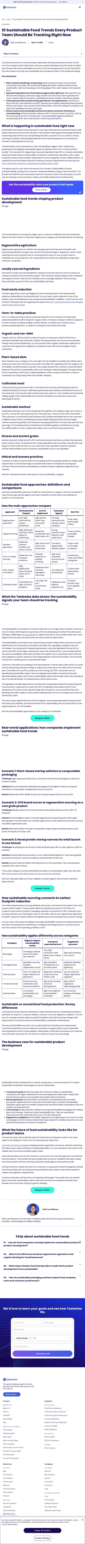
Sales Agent (7, 1437)
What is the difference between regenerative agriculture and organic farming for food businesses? (38, 1256)
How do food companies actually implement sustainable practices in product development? (42, 1244)
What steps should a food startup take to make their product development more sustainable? (38, 1267)
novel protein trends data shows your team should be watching (32, 873)
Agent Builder (8, 1419)
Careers (47, 1478)
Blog (8, 19)
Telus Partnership (9, 1510)
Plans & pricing (49, 1448)
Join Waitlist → (63, 2)
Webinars (6, 1485)
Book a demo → (12, 1394)
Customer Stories (9, 1489)
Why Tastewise (49, 1475)
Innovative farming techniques (15, 1145)
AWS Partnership (9, 1514)
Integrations (7, 1507)
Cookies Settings (42, 1538)
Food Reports (8, 1478)
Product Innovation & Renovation (56, 1415)
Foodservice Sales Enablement (55, 1412)
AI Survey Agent (8, 1444)
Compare (6, 1496)
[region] (42, 1530)
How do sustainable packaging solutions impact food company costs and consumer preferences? (40, 1279)
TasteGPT (6, 1415)
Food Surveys (8, 1482)
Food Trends (7, 1475)
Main (3, 19)
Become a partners (9, 1503)
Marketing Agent (8, 1433)
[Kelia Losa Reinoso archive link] (33, 1209)
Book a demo (41, 190)
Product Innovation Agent (12, 1451)
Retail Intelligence (50, 1429)
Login (46, 1489)
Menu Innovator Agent (11, 1440)
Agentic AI (6, 1408)
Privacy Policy (49, 1500)
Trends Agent (7, 1430)
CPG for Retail (49, 1437)
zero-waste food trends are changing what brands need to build (30, 163)
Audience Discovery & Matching (55, 1422)
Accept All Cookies (42, 1530)
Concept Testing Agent (11, 1458)
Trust (46, 1496)
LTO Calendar (8, 1492)
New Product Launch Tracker (13, 1447)
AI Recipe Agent (8, 1454)
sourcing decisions (29, 634)
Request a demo (42, 718)
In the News (48, 1482)
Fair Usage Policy (50, 1507)
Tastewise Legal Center (52, 1510)
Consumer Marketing (51, 1419)
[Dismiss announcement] (82, 2)
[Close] (82, 1519)
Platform (6, 1412)
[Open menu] (79, 7)
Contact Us (48, 1485)
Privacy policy (12, 1524)
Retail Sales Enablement (53, 1408)
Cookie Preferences (51, 1503)
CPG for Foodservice (51, 1440)
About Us (47, 1471)
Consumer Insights (51, 1426)
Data (4, 1422)
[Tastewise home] (9, 7)
